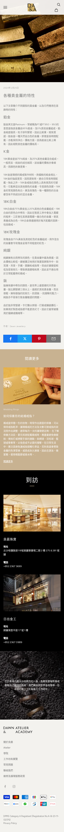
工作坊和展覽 (10, 758)
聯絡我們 (8, 770)
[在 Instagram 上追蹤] (14, 786)
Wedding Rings (11, 409)
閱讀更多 (8, 461)
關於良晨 (8, 741)
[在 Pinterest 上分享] (39, 338)
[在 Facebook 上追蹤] (5, 786)
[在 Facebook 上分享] (10, 338)
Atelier (6, 747)
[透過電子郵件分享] (53, 338)
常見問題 (8, 764)
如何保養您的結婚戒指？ (19, 416)
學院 (5, 753)
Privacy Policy (10, 823)
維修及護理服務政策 (14, 776)
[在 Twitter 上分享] (25, 338)
